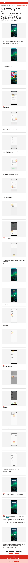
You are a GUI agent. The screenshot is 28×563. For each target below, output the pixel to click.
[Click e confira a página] (3, 2)
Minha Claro (7, 517)
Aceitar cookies (16, 561)
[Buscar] (22, 0)
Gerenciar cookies (11, 561)
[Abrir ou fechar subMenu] (1, 3)
